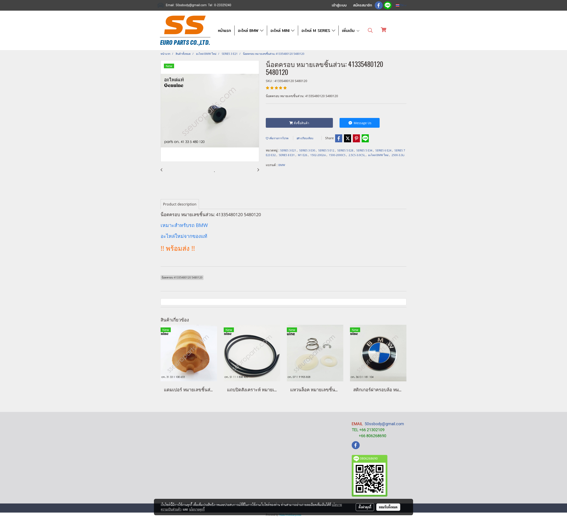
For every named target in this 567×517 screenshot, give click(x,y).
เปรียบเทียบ (306, 138)
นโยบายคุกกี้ (197, 509)
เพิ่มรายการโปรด (278, 138)
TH (401, 5)
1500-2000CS (337, 155)
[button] (370, 30)
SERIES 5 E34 (364, 150)
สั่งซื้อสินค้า (301, 123)
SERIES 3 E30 (307, 150)
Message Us (362, 123)
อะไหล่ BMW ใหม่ (378, 155)
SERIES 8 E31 (287, 155)
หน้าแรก (224, 30)
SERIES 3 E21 (288, 150)
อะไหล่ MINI (280, 30)
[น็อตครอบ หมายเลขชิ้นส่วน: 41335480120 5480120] (210, 111)
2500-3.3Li (398, 155)
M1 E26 (303, 155)
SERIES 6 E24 (383, 150)
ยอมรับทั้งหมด (388, 507)
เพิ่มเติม (349, 30)
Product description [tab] (179, 204)
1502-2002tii (318, 155)
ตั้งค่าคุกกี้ (365, 507)
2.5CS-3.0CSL (357, 155)
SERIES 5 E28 (345, 150)
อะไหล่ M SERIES (316, 30)
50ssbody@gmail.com (384, 423)
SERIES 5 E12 (326, 150)
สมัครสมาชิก (362, 5)
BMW (281, 165)
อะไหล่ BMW (249, 30)
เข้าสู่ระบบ (339, 5)
